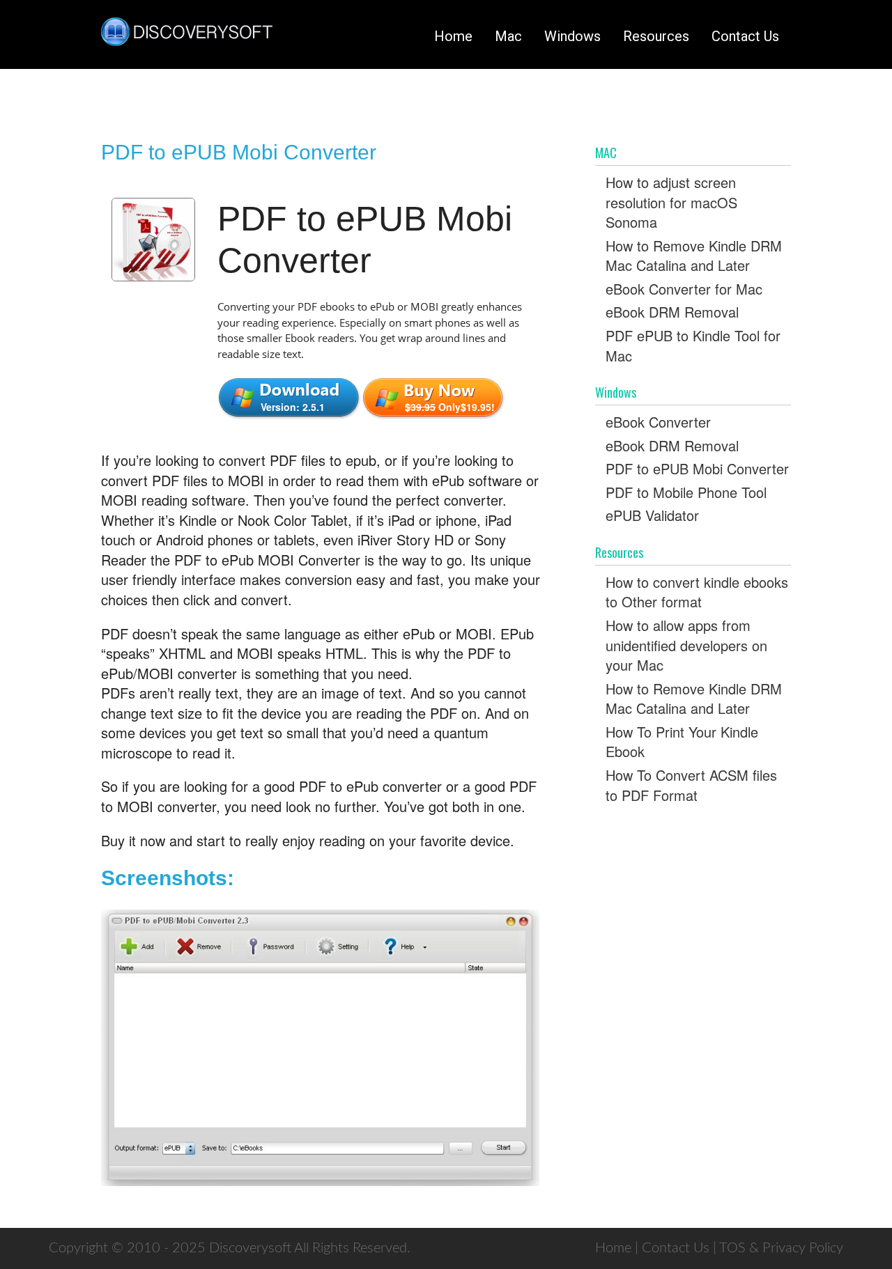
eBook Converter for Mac (684, 289)
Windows (572, 36)
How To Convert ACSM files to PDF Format (691, 785)
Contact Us (745, 36)
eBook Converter (658, 422)
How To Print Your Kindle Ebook (682, 742)
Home (453, 36)
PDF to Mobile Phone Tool (686, 492)
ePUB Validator (652, 515)
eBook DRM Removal (672, 312)
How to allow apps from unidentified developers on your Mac (686, 645)
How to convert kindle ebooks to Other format (697, 592)
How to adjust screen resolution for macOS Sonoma (671, 202)
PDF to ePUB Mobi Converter (697, 468)
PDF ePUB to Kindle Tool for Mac (693, 345)
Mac (508, 36)
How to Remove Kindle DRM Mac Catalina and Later (694, 255)
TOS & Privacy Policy (781, 1248)
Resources (656, 36)
